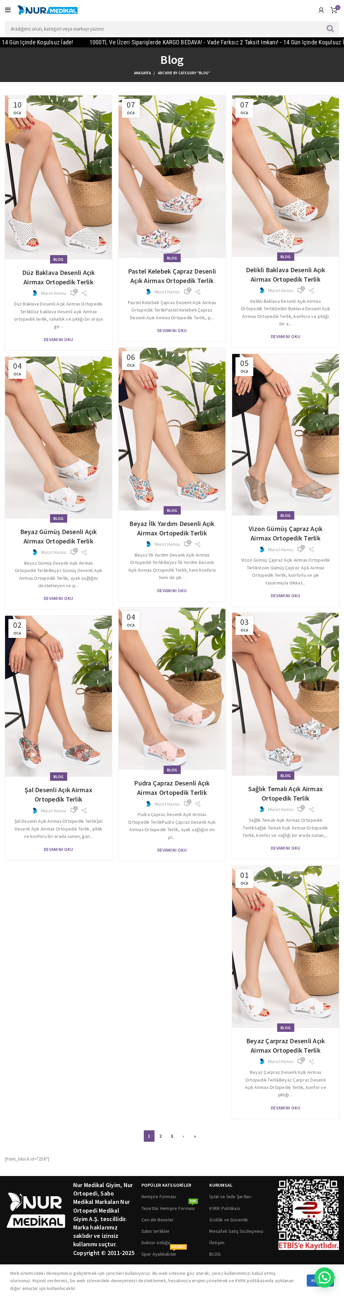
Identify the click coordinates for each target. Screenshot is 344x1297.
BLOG (215, 1254)
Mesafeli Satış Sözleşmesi (236, 1231)
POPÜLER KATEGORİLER (166, 1185)
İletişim (216, 1243)
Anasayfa (142, 73)
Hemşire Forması (158, 1196)
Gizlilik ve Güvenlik (228, 1220)
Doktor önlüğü (155, 1243)
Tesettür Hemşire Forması (169, 1207)
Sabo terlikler (155, 1231)
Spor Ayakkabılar (163, 1252)
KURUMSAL (220, 1185)
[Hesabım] (321, 10)
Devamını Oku (58, 339)
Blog (58, 259)
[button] (324, 1277)
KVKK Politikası (224, 1208)
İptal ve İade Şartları (230, 1196)
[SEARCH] (329, 29)
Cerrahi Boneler (157, 1220)
